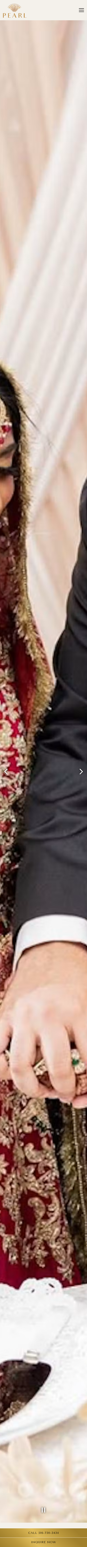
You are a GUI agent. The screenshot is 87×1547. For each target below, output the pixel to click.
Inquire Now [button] (43, 1542)
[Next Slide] (81, 771)
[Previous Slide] (6, 771)
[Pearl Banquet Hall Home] (15, 10)
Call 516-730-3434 (43, 1533)
